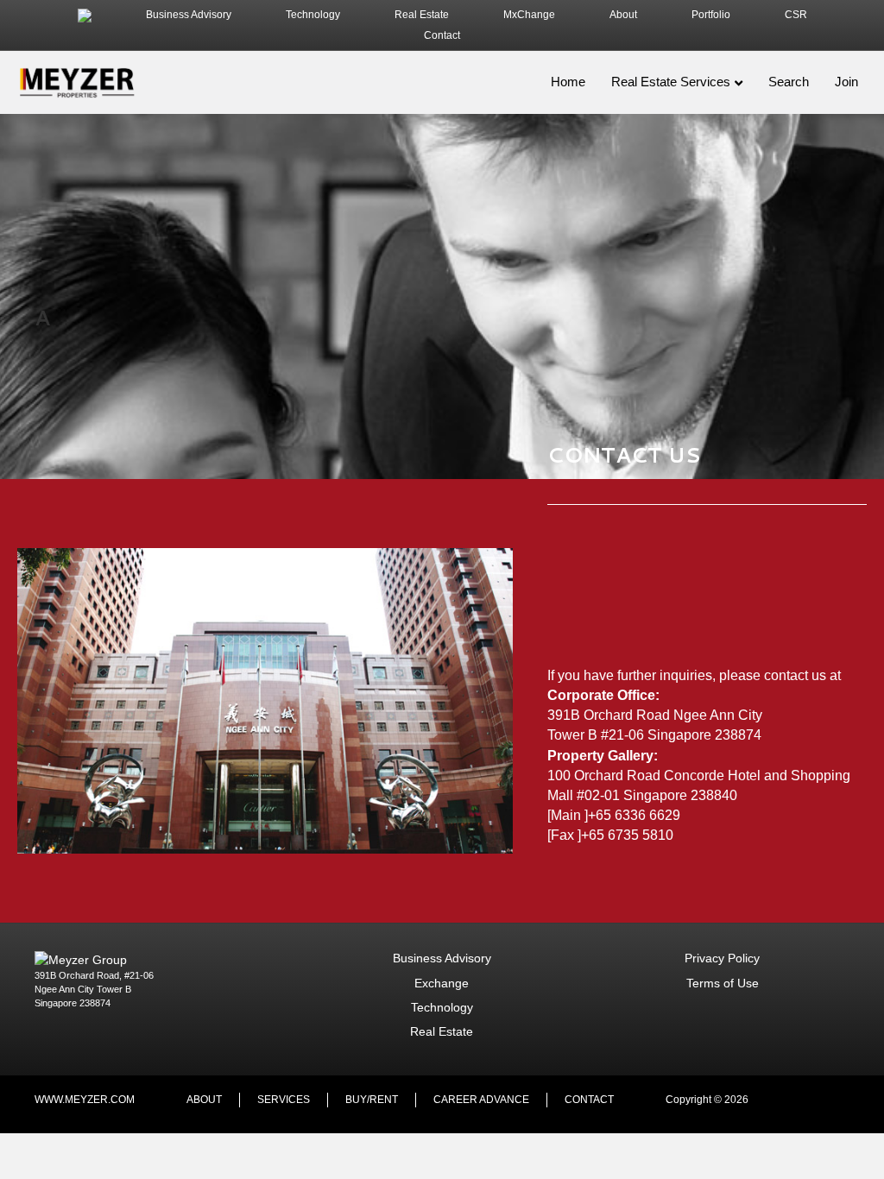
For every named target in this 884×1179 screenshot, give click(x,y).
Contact (442, 35)
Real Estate (422, 15)
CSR (796, 15)
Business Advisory (188, 15)
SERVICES (283, 1100)
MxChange (529, 15)
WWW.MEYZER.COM (85, 1100)
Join (846, 81)
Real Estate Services (670, 81)
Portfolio (710, 15)
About (623, 15)
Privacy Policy (722, 958)
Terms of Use (722, 983)
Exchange (441, 983)
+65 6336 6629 (634, 815)
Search (788, 81)
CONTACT (589, 1100)
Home (568, 81)
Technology (313, 15)
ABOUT (204, 1100)
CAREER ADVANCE (481, 1100)
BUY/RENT (371, 1100)
